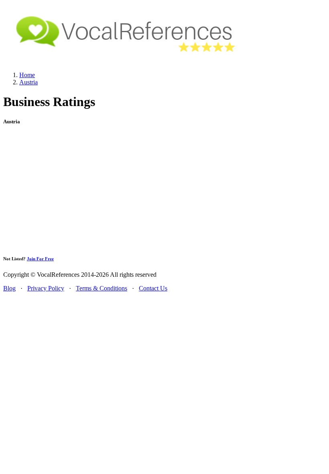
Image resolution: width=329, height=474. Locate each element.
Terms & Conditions (101, 288)
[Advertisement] (164, 190)
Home (27, 75)
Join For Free (40, 258)
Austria (28, 82)
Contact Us (153, 288)
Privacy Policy (45, 288)
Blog (9, 288)
